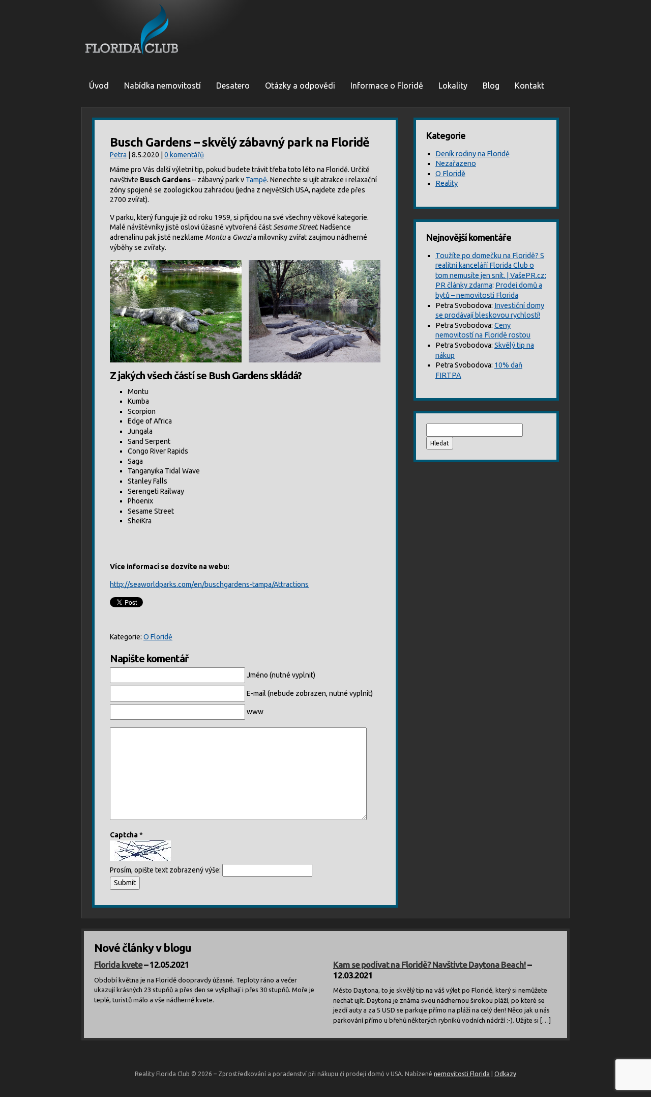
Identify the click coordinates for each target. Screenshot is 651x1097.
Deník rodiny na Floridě (472, 154)
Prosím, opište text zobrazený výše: (165, 870)
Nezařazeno (455, 163)
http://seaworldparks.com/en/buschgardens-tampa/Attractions (209, 584)
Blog (491, 85)
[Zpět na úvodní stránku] (325, 30)
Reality (446, 183)
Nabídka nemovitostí (162, 85)
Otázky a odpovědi (300, 85)
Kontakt (529, 85)
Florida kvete (118, 964)
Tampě (256, 180)
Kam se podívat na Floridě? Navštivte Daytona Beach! (429, 964)
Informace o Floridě (386, 85)
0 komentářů (184, 155)
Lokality (452, 85)
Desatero (233, 85)
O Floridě (157, 637)
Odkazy (505, 1074)
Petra (118, 155)
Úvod (99, 85)
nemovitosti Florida (462, 1074)
